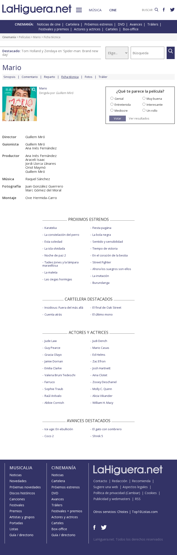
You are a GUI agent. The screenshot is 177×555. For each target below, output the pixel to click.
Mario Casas (100, 348)
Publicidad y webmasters (111, 499)
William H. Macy (102, 403)
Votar (117, 118)
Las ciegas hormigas (58, 279)
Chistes (122, 511)
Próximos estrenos (98, 24)
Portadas (16, 523)
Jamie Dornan (53, 361)
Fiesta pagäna (101, 228)
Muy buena (154, 98)
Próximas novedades (25, 487)
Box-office (131, 29)
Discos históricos (22, 493)
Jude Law (50, 341)
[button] (79, 10)
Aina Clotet (99, 375)
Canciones (17, 499)
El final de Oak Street (106, 307)
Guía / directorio (21, 535)
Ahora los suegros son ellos (111, 269)
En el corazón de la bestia (110, 255)
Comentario (30, 77)
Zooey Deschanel (104, 382)
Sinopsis (9, 77)
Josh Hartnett (101, 368)
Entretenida (123, 104)
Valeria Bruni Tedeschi (59, 375)
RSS (138, 499)
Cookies (151, 493)
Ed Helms (98, 355)
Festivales (16, 505)
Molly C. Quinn (102, 389)
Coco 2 (49, 436)
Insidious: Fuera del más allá (63, 307)
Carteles (112, 29)
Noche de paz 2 (55, 255)
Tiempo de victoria (105, 248)
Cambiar (133, 493)
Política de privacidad (109, 493)
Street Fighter (101, 262)
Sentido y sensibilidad (107, 241)
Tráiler (103, 77)
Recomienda (141, 481)
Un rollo (152, 110)
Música (95, 10)
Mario (37, 37)
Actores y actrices (87, 29)
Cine (113, 10)
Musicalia (20, 467)
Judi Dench (99, 341)
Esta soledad (53, 241)
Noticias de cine (49, 24)
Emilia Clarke (53, 368)
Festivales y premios (53, 29)
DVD (121, 24)
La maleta (50, 272)
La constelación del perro (61, 235)
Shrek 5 (97, 436)
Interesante (155, 104)
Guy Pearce (52, 348)
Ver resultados (139, 118)
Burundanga (100, 283)
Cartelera (72, 24)
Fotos (88, 77)
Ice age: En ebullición (58, 429)
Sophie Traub (53, 389)
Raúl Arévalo (53, 396)
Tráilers (152, 24)
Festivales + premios (66, 511)
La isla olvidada (54, 248)
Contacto (100, 481)
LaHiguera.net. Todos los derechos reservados (128, 539)
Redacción (119, 481)
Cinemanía (9, 37)
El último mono (102, 314)
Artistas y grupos (22, 517)
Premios (15, 511)
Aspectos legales (135, 487)
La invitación (100, 276)
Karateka (50, 228)
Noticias (15, 475)
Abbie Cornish (54, 403)
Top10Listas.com (145, 511)
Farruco (49, 382)
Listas (13, 529)
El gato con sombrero (107, 429)
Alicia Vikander (102, 396)
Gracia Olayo (53, 355)
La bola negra (101, 235)
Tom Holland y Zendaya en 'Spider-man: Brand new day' (50, 53)
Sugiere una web (105, 487)
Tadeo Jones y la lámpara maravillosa (60, 264)
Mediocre (121, 110)
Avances (136, 24)
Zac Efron (99, 361)
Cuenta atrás (53, 314)
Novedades (18, 481)
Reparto (49, 77)
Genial (119, 98)
